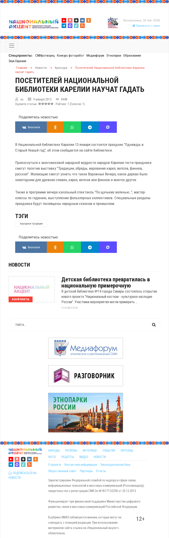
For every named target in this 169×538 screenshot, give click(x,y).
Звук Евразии (17, 61)
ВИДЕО (83, 457)
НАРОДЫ (54, 450)
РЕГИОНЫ (71, 450)
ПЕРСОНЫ (127, 450)
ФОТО (52, 457)
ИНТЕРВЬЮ (90, 450)
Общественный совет (62, 471)
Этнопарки (113, 56)
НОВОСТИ (100, 457)
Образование (132, 56)
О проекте (54, 464)
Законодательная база (115, 464)
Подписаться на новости (23, 475)
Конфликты (20, 299)
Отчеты (101, 471)
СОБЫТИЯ (109, 450)
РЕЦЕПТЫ (67, 457)
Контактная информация (80, 464)
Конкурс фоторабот (70, 56)
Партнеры (86, 471)
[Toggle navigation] (12, 45)
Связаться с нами (147, 25)
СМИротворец (45, 56)
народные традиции (31, 223)
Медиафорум (95, 56)
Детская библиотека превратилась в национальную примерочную (105, 282)
